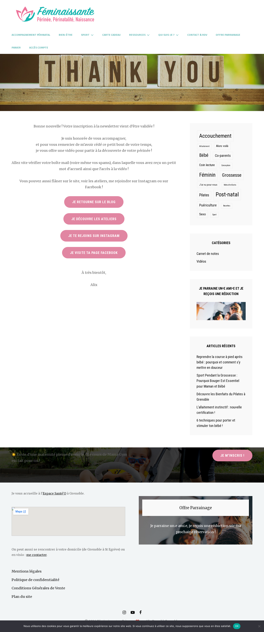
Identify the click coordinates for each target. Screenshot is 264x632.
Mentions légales (27, 571)
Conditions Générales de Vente (38, 588)
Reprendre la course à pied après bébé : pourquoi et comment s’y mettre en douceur (220, 362)
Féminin (207, 175)
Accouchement (215, 136)
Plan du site (22, 596)
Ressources (137, 35)
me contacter (36, 555)
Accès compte (38, 47)
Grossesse (231, 175)
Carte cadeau (111, 35)
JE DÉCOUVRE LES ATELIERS (94, 219)
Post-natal (227, 194)
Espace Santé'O (54, 493)
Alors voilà (222, 146)
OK (237, 626)
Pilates (204, 195)
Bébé (203, 155)
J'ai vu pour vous (208, 184)
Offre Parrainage (228, 35)
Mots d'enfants (230, 185)
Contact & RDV (197, 35)
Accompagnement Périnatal (31, 35)
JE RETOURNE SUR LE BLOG (94, 202)
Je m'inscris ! (232, 455)
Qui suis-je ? (166, 35)
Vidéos (201, 261)
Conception (225, 165)
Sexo (202, 214)
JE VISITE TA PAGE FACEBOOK (94, 253)
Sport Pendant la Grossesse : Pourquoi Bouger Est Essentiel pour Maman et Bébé (218, 380)
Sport (85, 35)
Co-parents (223, 156)
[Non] (259, 626)
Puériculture (208, 205)
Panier (16, 47)
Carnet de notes (208, 254)
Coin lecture (207, 165)
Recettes (226, 205)
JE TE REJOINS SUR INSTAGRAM (94, 236)
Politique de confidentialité (35, 580)
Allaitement (204, 146)
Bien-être (65, 35)
